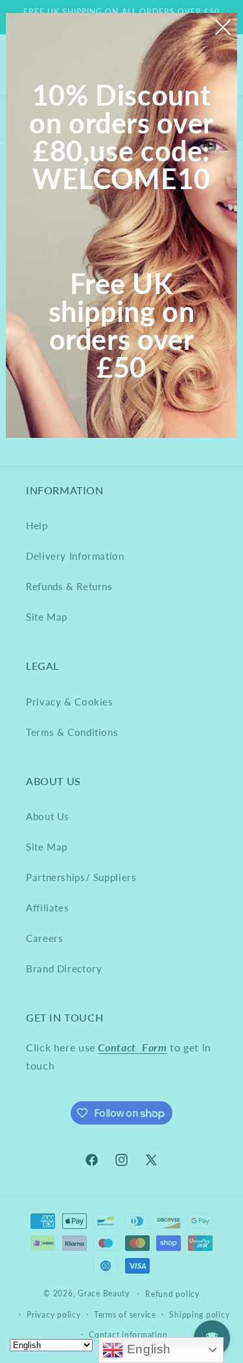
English (147, 1349)
